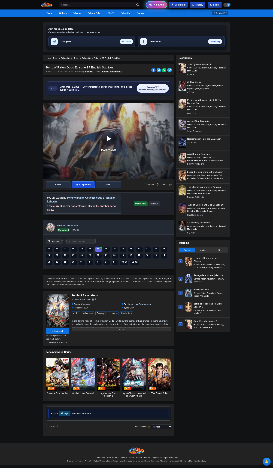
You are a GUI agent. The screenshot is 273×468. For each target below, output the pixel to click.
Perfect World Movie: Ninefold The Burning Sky (204, 102)
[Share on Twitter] (159, 70)
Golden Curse (194, 82)
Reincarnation (204, 193)
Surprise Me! (221, 13)
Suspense (204, 89)
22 (98, 255)
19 (122, 255)
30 (155, 248)
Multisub (154, 204)
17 (139, 255)
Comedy (204, 157)
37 (98, 248)
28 (49, 255)
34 (122, 248)
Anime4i (89, 71)
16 (147, 255)
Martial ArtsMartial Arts (213, 160)
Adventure (88, 313)
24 (81, 255)
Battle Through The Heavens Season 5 (208, 305)
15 (155, 255)
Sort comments (141, 427)
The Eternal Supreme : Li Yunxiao (204, 187)
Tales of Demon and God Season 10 (205, 204)
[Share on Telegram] (169, 70)
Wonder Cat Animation (141, 304)
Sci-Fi (206, 296)
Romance (211, 211)
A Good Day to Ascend (198, 222)
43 (49, 248)
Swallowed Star (201, 289)
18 (131, 255)
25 (73, 255)
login (66, 413)
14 (164, 255)
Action (76, 313)
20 (114, 255)
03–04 (124, 262)
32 (139, 248)
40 (73, 248)
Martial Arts (126, 313)
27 (57, 255)
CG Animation (199, 268)
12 (57, 262)
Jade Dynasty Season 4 (199, 64)
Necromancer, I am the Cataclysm (204, 139)
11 (65, 262)
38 (90, 248)
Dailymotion (140, 204)
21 (106, 255)
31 (147, 248)
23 (90, 255)
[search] (137, 5)
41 (65, 248)
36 (106, 248)
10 (73, 262)
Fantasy (100, 313)
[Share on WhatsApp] (164, 70)
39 (81, 248)
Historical (113, 313)
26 (65, 255)
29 (164, 248)
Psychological (193, 89)
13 (49, 262)
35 (114, 248)
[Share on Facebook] (154, 70)
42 (57, 248)
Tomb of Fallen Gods (111, 71)
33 (131, 248)
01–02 (134, 262)
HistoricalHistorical (195, 160)
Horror (220, 86)
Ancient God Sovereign (198, 121)
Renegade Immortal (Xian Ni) (208, 275)
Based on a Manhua (209, 175)
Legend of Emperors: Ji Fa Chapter (205, 172)
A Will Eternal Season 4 (198, 154)
